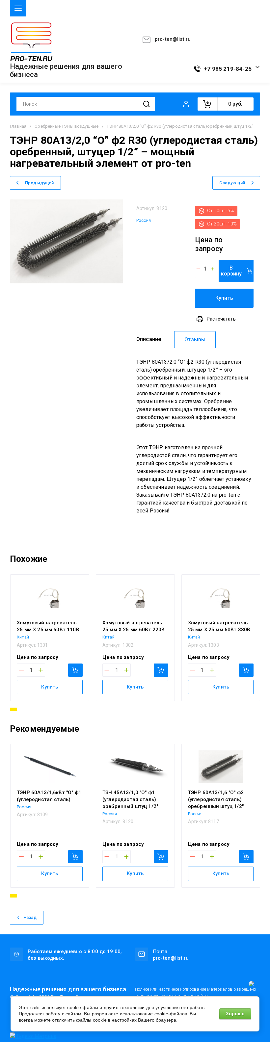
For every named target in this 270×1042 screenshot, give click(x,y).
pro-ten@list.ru (173, 39)
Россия (143, 220)
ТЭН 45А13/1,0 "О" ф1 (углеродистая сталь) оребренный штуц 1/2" (130, 799)
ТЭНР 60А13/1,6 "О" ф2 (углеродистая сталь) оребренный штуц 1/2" (216, 799)
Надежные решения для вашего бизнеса (66, 71)
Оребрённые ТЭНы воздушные (66, 126)
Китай (23, 637)
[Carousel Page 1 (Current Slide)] (13, 709)
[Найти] (146, 104)
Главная (18, 126)
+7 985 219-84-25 (228, 69)
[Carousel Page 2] (22, 709)
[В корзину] (75, 670)
